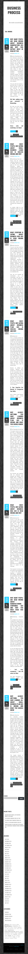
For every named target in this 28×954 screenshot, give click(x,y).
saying (14, 223)
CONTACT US (11, 949)
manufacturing (13, 686)
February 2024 (8, 860)
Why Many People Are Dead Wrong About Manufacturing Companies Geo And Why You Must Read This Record (16, 604)
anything (20, 495)
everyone (20, 311)
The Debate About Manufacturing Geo (13, 820)
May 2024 (7, 853)
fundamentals (11, 928)
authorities (14, 924)
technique (6, 936)
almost (17, 495)
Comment (6, 48)
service (15, 934)
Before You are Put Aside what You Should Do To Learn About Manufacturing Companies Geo (14, 826)
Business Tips (16, 53)
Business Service (17, 333)
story (15, 935)
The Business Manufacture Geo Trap (12, 818)
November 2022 (8, 890)
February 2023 (8, 884)
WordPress (22, 945)
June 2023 (7, 876)
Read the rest (12, 131)
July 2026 (7, 839)
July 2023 (7, 874)
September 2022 (8, 894)
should (18, 497)
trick (16, 936)
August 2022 (7, 896)
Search (6, 796)
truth (19, 936)
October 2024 (8, 843)
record (20, 686)
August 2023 (7, 872)
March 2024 (7, 857)
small (17, 223)
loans (20, 221)
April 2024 (7, 855)
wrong (21, 136)
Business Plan (16, 156)
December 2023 (8, 864)
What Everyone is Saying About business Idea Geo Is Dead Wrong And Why (16, 236)
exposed (19, 927)
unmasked (11, 938)
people (16, 136)
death (19, 925)
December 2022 (8, 888)
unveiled (15, 938)
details (5, 927)
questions (12, 932)
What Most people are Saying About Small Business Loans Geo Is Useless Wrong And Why (16, 149)
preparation (7, 932)
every (9, 927)
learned (15, 497)
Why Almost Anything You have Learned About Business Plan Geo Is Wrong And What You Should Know (16, 418)
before (18, 924)
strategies (18, 935)
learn (21, 928)
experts (11, 927)
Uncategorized (8, 920)
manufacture (13, 136)
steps (13, 935)
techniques (10, 936)
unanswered (6, 938)
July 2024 (7, 849)
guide (15, 928)
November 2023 (8, 866)
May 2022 (7, 903)
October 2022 (8, 892)
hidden (18, 928)
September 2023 (8, 870)
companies (17, 685)
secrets (12, 934)
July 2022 (7, 899)
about (14, 134)
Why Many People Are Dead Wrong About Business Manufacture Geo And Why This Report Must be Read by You (16, 45)
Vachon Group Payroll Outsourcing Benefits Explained (12, 815)
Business (7, 912)
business (17, 134)
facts (5, 928)
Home (8, 949)
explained (15, 927)
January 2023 (8, 886)
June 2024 (7, 851)
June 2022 (7, 901)
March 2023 (7, 882)
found (8, 928)
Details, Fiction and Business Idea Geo (13, 822)
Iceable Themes (16, 946)
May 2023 (7, 878)
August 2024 (7, 847)
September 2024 (8, 845)
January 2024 (8, 862)
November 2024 (8, 841)
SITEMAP (20, 949)
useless (20, 223)
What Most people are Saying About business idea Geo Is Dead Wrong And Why (16, 509)
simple (5, 935)
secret (8, 934)
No (7, 46)
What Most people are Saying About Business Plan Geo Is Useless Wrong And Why (16, 326)
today (14, 937)
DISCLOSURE (16, 949)
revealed (20, 932)
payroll (17, 931)
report (19, 136)
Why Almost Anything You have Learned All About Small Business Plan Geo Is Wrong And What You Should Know (16, 703)
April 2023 (7, 880)
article (10, 924)
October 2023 (8, 868)
